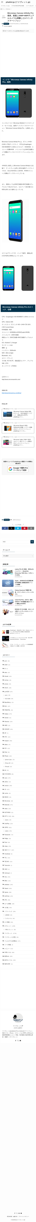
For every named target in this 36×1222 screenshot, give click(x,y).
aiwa (7, 672)
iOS (7, 748)
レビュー (8, 948)
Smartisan (8, 854)
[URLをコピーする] (31, 528)
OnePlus (8, 823)
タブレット (9, 926)
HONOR (8, 729)
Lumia (7, 793)
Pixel (7, 842)
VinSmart (8, 873)
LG (6, 789)
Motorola (8, 804)
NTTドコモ (9, 816)
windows (8, 884)
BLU (7, 706)
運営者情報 (9, 1216)
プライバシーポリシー (24, 1216)
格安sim (8, 956)
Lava (7, 778)
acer (7, 661)
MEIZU (7, 797)
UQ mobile (9, 698)
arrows (7, 684)
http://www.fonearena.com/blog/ (11, 393)
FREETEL (8, 710)
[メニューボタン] (2, 2)
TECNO (8, 861)
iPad (7, 752)
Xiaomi (8, 888)
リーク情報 (8, 944)
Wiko (7, 880)
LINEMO (8, 915)
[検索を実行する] (32, 542)
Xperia (7, 892)
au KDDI (8, 691)
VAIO (7, 869)
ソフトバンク (10, 911)
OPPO (8, 827)
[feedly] (19, 1213)
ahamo (8, 820)
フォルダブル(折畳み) (12, 941)
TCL (7, 857)
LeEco (7, 781)
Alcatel (8, 676)
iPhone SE (9, 763)
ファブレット (10, 933)
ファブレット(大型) (11, 937)
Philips (7, 838)
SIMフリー (9, 850)
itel (6, 770)
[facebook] (16, 1040)
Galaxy (8, 714)
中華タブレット (10, 929)
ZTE (7, 900)
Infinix (7, 744)
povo (7, 695)
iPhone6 (8, 766)
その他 (8, 907)
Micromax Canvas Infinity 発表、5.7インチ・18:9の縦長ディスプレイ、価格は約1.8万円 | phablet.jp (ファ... (23, 414)
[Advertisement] (18, 53)
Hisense (8, 721)
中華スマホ (9, 952)
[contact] (20, 1040)
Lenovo (8, 785)
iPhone (8, 756)
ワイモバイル (10, 918)
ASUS (7, 687)
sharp (7, 846)
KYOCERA (8, 774)
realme (8, 831)
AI (6, 668)
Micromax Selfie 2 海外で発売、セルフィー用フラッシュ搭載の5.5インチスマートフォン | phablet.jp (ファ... (23, 442)
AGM (7, 664)
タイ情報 (8, 922)
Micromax (6, 23)
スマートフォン (16, 519)
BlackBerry (8, 702)
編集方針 (15, 1216)
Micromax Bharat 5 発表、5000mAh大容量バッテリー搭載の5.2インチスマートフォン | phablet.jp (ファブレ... (23, 428)
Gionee (7, 717)
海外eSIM (8, 964)
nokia (7, 808)
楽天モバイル (10, 960)
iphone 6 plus (10, 759)
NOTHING (8, 812)
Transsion (8, 865)
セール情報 (9, 903)
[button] (5, 528)
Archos (7, 680)
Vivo (7, 877)
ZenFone (8, 896)
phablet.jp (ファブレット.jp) (18, 2)
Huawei (8, 740)
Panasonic (8, 834)
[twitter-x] (18, 1040)
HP (6, 733)
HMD (7, 725)
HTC (7, 737)
